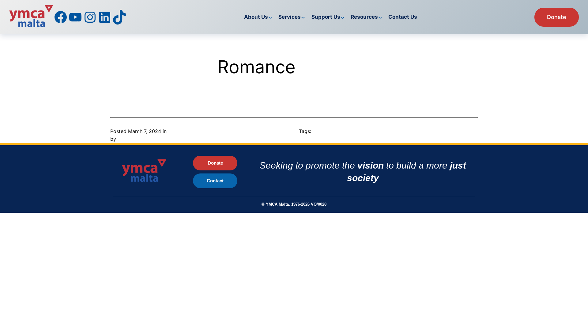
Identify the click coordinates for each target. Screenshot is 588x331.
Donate (556, 17)
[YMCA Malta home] (151, 172)
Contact (215, 180)
